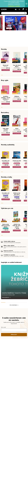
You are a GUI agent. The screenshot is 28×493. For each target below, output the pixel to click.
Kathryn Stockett (6, 161)
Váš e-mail (3, 327)
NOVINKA (3, 62)
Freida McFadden (17, 129)
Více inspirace (13, 305)
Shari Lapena (5, 131)
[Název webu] (4, 9)
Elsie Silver (5, 66)
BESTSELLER (4, 60)
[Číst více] (15, 23)
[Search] (25, 13)
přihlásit (14, 334)
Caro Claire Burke (17, 97)
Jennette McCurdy (16, 195)
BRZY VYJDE (4, 93)
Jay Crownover (16, 161)
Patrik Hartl (6, 100)
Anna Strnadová (17, 67)
